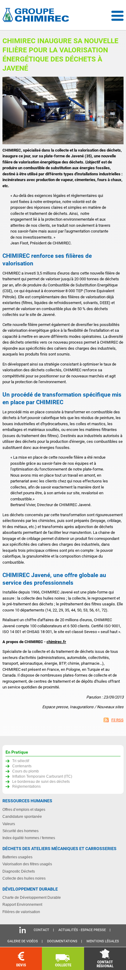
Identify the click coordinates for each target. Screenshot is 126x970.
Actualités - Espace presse (82, 930)
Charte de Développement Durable (31, 897)
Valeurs (8, 824)
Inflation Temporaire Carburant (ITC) (42, 776)
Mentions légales (103, 941)
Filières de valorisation (21, 912)
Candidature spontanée (22, 816)
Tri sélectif (20, 761)
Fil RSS (117, 720)
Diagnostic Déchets (18, 871)
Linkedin (22, 930)
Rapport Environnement (22, 904)
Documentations (62, 941)
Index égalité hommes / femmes (28, 838)
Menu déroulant (117, 16)
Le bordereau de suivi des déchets (41, 781)
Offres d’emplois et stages (23, 809)
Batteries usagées (17, 857)
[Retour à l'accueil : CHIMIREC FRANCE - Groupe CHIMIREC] (37, 16)
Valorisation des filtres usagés (27, 864)
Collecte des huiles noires (24, 878)
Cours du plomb (25, 771)
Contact (41, 930)
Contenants (21, 766)
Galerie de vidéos (22, 941)
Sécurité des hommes (20, 831)
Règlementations (26, 786)
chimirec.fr (56, 641)
